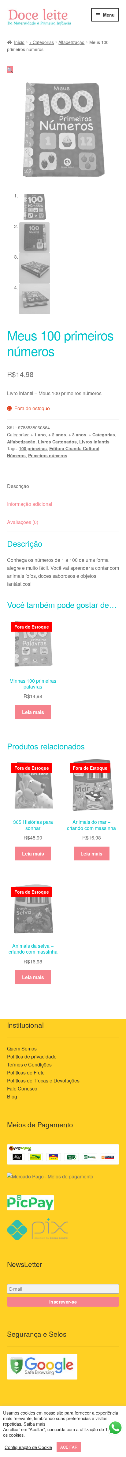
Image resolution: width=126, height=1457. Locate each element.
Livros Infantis (94, 442)
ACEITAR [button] (68, 1447)
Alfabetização (71, 42)
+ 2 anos (57, 434)
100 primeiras (33, 448)
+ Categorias (41, 42)
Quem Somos (22, 1048)
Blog (12, 1096)
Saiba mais (34, 1424)
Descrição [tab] (18, 486)
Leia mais (33, 712)
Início (19, 42)
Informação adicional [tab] (29, 503)
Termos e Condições (29, 1064)
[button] (10, 69)
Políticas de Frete (26, 1072)
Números (16, 455)
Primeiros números (47, 455)
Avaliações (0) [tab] (22, 522)
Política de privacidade (32, 1056)
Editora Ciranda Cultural (74, 448)
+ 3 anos (77, 434)
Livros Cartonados (57, 442)
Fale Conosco (22, 1088)
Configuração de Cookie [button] (28, 1447)
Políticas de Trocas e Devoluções (43, 1080)
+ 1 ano (38, 434)
